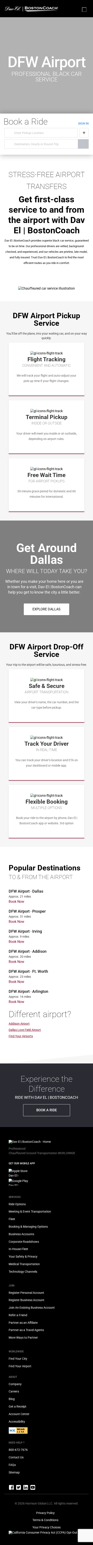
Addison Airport (19, 1023)
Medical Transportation (24, 1264)
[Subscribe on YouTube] (32, 1489)
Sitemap (14, 1472)
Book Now (16, 902)
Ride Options (17, 1204)
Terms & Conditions (45, 1520)
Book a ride (46, 1110)
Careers (14, 1391)
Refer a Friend (18, 1315)
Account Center (19, 1414)
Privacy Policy (45, 1513)
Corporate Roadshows (24, 1241)
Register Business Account (26, 1300)
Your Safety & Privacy (23, 1256)
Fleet (12, 1219)
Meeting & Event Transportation (30, 1211)
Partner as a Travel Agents (26, 1330)
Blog (12, 1399)
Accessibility (17, 1421)
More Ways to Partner (23, 1337)
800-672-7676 (18, 1449)
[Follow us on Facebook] (12, 1489)
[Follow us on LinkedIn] (26, 1489)
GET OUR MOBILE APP (22, 1163)
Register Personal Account (26, 1292)
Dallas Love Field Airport (25, 1030)
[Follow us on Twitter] (19, 1489)
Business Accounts (21, 1234)
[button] (46, 609)
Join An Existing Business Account (32, 1307)
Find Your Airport (20, 1366)
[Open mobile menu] (84, 9)
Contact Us (16, 1457)
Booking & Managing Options (28, 1226)
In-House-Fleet (18, 1249)
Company (15, 1384)
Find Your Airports (21, 1036)
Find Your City (18, 1358)
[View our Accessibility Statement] (18, 1432)
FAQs (12, 1465)
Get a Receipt (17, 1406)
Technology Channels (23, 1271)
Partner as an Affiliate (23, 1322)
